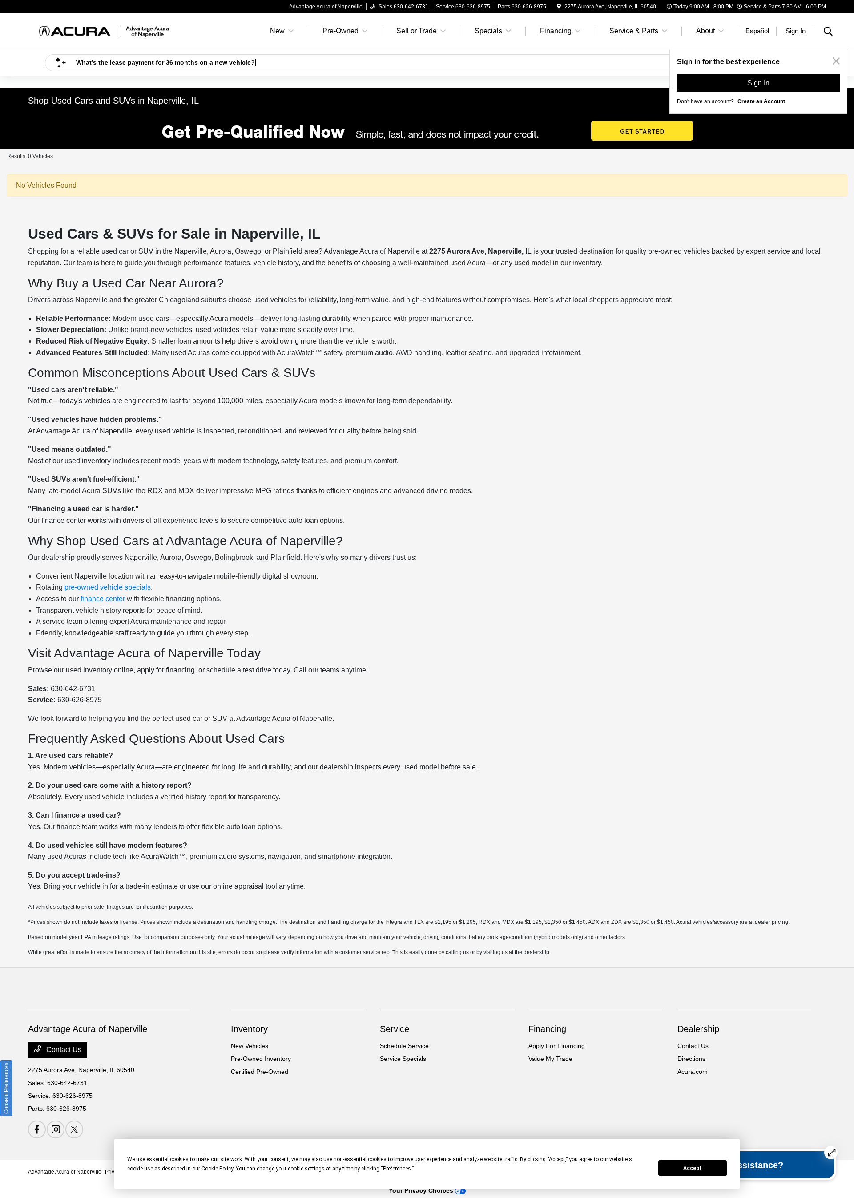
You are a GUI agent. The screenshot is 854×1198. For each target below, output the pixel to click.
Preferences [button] (397, 1169)
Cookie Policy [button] (217, 1169)
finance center (103, 599)
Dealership (698, 1029)
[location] (559, 7)
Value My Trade (550, 1058)
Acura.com (692, 1071)
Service (394, 1029)
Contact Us (62, 1049)
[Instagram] (55, 1129)
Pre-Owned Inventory (261, 1058)
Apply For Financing (556, 1045)
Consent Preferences (6, 1088)
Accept (692, 1168)
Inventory (249, 1029)
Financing (547, 1029)
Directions (691, 1058)
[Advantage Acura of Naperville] (104, 30)
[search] (828, 32)
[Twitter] (74, 1129)
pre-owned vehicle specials (107, 587)
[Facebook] (37, 1129)
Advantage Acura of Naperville (64, 1172)
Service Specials (403, 1058)
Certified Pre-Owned (259, 1071)
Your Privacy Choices (422, 1190)
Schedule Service (404, 1045)
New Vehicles (249, 1045)
